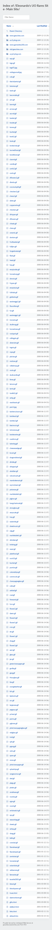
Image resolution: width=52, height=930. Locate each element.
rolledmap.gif (14, 366)
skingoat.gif (14, 467)
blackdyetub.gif (15, 82)
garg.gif (12, 673)
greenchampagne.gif (17, 664)
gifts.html (13, 902)
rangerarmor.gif (15, 774)
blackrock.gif (14, 425)
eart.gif (12, 650)
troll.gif (12, 737)
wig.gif (12, 531)
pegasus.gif (14, 710)
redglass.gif (14, 733)
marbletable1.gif (16, 535)
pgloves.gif (13, 723)
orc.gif (12, 701)
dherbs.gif (13, 182)
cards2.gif (13, 169)
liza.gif (12, 682)
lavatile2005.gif (15, 879)
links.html (13, 911)
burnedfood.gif (15, 150)
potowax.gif (14, 490)
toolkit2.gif (14, 393)
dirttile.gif (13, 462)
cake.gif (12, 586)
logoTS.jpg (13, 68)
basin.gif (13, 91)
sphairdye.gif (14, 769)
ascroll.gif (13, 114)
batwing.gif (14, 444)
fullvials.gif (13, 292)
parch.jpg (13, 407)
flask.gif (12, 256)
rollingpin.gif (14, 338)
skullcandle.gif (15, 375)
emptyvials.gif (15, 270)
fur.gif (12, 311)
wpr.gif (12, 59)
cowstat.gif (14, 843)
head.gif (12, 260)
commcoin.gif (15, 577)
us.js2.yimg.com (15, 54)
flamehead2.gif (15, 852)
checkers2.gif (14, 192)
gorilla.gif (13, 668)
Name (9, 26)
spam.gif (13, 756)
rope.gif (12, 352)
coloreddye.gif (15, 572)
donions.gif (14, 237)
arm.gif (12, 100)
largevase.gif (14, 705)
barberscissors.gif (16, 412)
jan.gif (12, 659)
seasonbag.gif (15, 820)
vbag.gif (12, 834)
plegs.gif (13, 783)
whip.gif (12, 398)
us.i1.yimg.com (15, 40)
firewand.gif (14, 600)
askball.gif (13, 590)
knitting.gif (13, 545)
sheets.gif (13, 824)
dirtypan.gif (14, 215)
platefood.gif (14, 554)
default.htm (14, 916)
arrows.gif (13, 109)
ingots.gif (13, 347)
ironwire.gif (14, 320)
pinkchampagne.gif (17, 765)
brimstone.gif (14, 430)
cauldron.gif (14, 439)
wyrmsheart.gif (15, 485)
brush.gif (13, 453)
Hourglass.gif (14, 678)
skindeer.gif (14, 540)
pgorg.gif (13, 746)
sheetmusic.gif (15, 526)
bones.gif (13, 127)
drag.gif (12, 641)
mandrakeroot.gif (16, 480)
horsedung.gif (15, 274)
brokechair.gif (15, 146)
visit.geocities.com (16, 49)
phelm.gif (13, 788)
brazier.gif (13, 123)
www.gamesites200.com (19, 45)
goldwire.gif (14, 297)
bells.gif (12, 838)
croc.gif (12, 627)
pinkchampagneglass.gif (18, 728)
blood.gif (13, 884)
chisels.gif (13, 224)
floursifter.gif (14, 306)
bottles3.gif (14, 421)
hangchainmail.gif (16, 503)
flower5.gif (14, 623)
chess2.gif (13, 196)
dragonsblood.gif (16, 458)
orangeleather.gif (16, 687)
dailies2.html (14, 907)
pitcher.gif (13, 357)
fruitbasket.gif (15, 242)
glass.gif (12, 655)
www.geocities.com (17, 36)
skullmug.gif (14, 325)
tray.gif (12, 517)
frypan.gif (13, 283)
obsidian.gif (14, 471)
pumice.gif (13, 568)
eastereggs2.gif (15, 302)
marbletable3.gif (16, 494)
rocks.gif (13, 370)
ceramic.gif (14, 233)
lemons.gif (13, 384)
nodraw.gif (14, 361)
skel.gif (12, 778)
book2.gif (13, 137)
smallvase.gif (14, 792)
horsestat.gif (14, 861)
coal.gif (12, 595)
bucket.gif (13, 563)
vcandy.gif (13, 797)
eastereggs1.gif (15, 315)
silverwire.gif (14, 343)
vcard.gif (13, 806)
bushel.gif (13, 132)
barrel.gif (13, 104)
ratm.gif (12, 751)
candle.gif (13, 164)
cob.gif (12, 77)
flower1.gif (14, 636)
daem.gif (13, 613)
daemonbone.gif (16, 898)
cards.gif (13, 173)
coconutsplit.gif (15, 187)
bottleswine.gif (15, 435)
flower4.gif (14, 618)
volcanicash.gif (15, 476)
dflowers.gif (14, 219)
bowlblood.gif (15, 155)
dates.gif (13, 201)
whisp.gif (13, 829)
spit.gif (12, 742)
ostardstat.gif (14, 866)
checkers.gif (14, 210)
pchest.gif (13, 714)
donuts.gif (13, 279)
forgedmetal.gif (15, 251)
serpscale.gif (14, 513)
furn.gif (12, 604)
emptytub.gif (14, 288)
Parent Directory (16, 31)
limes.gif (13, 380)
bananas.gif (14, 86)
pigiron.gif (13, 499)
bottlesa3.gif (14, 416)
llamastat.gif (14, 875)
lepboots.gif (14, 696)
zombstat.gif (14, 856)
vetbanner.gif (14, 870)
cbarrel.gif (13, 159)
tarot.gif (12, 389)
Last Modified (42, 26)
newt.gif (13, 549)
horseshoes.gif (15, 329)
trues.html (13, 893)
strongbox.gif (14, 508)
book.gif (13, 141)
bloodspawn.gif (15, 889)
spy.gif (12, 815)
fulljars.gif (13, 247)
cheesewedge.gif (16, 448)
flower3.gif (14, 646)
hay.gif (12, 265)
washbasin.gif (15, 402)
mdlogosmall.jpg (16, 72)
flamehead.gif (15, 847)
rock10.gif (13, 558)
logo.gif (12, 63)
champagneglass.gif (17, 581)
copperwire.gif (15, 205)
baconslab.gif (14, 95)
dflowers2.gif (14, 178)
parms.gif (13, 719)
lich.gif (12, 691)
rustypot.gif (14, 334)
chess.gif (13, 228)
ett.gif (12, 632)
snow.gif (13, 760)
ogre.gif (12, 801)
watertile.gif (14, 522)
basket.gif (13, 118)
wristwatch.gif (15, 811)
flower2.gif (14, 609)
